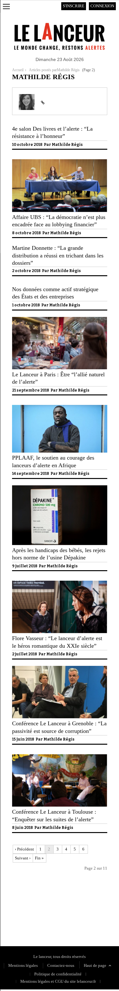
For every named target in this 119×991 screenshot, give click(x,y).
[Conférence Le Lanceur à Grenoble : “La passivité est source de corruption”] (59, 716)
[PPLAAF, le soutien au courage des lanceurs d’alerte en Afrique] (59, 451)
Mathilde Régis (67, 144)
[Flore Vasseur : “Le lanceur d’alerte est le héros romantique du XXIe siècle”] (59, 631)
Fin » (39, 858)
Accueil (17, 70)
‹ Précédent (24, 849)
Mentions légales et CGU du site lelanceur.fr (58, 981)
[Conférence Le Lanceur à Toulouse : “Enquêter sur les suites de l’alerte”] (59, 805)
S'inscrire (73, 5)
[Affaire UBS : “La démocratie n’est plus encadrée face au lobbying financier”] (59, 210)
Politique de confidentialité (35, 917)
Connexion (102, 5)
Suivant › (22, 858)
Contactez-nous (60, 965)
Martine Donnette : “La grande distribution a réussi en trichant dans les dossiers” (57, 255)
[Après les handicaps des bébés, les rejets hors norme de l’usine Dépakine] (59, 543)
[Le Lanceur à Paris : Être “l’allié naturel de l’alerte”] (59, 368)
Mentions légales (23, 965)
